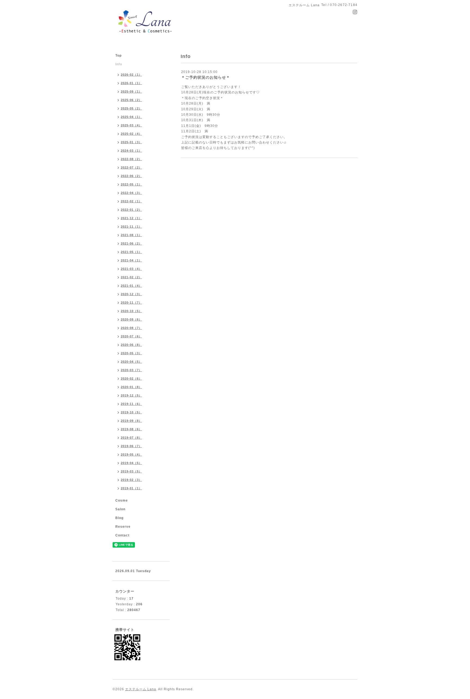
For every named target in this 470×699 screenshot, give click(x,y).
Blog (119, 518)
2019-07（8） (131, 437)
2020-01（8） (131, 387)
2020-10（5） (131, 311)
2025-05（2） (131, 108)
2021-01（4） (131, 285)
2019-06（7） (131, 446)
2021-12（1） (131, 218)
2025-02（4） (131, 133)
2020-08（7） (131, 327)
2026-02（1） (131, 74)
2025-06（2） (131, 100)
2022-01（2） (131, 209)
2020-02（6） (131, 378)
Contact (122, 535)
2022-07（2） (131, 167)
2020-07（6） (131, 336)
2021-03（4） (131, 268)
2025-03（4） (131, 125)
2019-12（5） (131, 395)
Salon (120, 509)
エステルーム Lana (140, 689)
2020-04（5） (131, 361)
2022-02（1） (131, 201)
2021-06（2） (131, 243)
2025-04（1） (131, 116)
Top (118, 55)
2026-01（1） (131, 83)
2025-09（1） (131, 91)
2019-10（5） (131, 412)
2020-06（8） (131, 344)
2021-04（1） (131, 260)
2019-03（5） (131, 471)
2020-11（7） (131, 302)
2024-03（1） (131, 150)
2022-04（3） (131, 192)
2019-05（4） (131, 454)
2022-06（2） (131, 176)
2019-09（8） (131, 420)
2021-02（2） (131, 277)
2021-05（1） (131, 252)
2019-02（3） (131, 479)
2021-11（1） (131, 226)
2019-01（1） (131, 488)
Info (118, 64)
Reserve (123, 527)
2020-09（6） (131, 319)
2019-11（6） (131, 403)
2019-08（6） (131, 429)
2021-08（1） (131, 235)
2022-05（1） (131, 184)
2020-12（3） (131, 294)
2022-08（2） (131, 159)
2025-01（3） (131, 142)
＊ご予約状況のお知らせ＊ (205, 77)
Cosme (121, 500)
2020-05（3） (131, 353)
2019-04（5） (131, 463)
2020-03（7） (131, 370)
